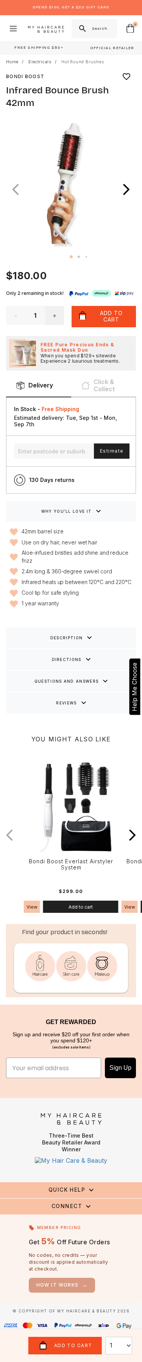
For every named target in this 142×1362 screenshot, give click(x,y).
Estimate (111, 451)
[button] (126, 189)
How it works (62, 1285)
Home (12, 61)
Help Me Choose (134, 686)
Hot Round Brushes (82, 61)
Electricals (39, 61)
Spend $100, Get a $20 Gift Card (71, 7)
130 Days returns (52, 480)
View (32, 907)
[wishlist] (126, 76)
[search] (81, 28)
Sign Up (120, 1067)
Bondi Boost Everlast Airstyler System (71, 864)
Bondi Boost (25, 76)
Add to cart (81, 907)
